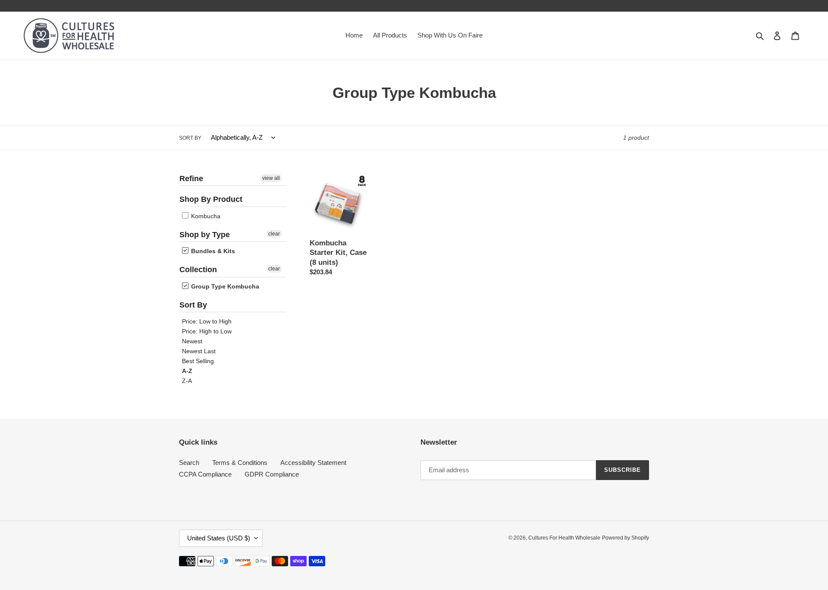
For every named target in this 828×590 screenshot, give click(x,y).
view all (271, 178)
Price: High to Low (207, 331)
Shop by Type (204, 234)
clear (274, 234)
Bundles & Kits (212, 251)
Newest (192, 341)
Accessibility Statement (313, 462)
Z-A (187, 380)
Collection (198, 269)
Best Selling (198, 361)
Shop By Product (210, 199)
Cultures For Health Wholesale (564, 538)
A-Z (187, 370)
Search (189, 462)
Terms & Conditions (239, 462)
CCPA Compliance (205, 474)
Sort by (190, 138)
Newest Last (199, 351)
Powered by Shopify (625, 538)
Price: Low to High (207, 321)
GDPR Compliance (272, 474)
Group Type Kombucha (224, 286)
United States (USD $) (218, 538)
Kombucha (204, 216)
